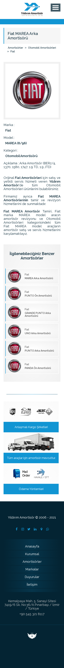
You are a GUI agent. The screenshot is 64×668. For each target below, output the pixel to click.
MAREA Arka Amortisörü (39, 276)
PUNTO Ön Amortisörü (38, 294)
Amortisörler (15, 47)
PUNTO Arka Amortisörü (39, 349)
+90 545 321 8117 (32, 614)
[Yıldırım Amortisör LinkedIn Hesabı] (35, 529)
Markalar (32, 569)
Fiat (12, 51)
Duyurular (32, 577)
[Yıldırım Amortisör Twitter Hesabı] (29, 529)
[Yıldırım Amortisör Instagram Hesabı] (22, 529)
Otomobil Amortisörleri (42, 47)
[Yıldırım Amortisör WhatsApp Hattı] (47, 529)
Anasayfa (32, 546)
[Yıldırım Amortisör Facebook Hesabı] (16, 529)
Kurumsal (32, 554)
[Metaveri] (32, 638)
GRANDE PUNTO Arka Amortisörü (38, 312)
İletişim (32, 584)
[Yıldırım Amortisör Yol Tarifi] (41, 529)
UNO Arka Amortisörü (38, 331)
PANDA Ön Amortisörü (38, 366)
